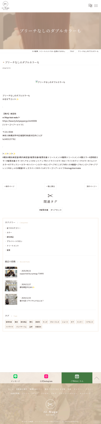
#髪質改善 (43, 209)
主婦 (30, 327)
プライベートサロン (14, 241)
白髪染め (38, 327)
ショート (65, 322)
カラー (9, 232)
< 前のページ (9, 186)
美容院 (37, 322)
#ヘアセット (56, 209)
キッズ (45, 322)
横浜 (16, 322)
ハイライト (9, 327)
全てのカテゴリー (14, 228)
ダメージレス (54, 322)
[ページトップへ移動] (96, 377)
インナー (80, 322)
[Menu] (96, 5)
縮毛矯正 (10, 237)
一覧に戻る (50, 186)
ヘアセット (89, 322)
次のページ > (92, 186)
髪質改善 (9, 322)
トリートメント (13, 245)
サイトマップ (85, 393)
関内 (31, 322)
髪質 (8, 250)
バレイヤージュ (21, 327)
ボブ (72, 322)
